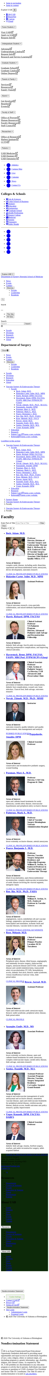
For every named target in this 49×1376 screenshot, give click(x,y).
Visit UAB (6, 32)
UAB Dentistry (8, 156)
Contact (9, 285)
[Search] (3, 299)
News (8, 281)
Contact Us (5, 1168)
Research (14, 432)
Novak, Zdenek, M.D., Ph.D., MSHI (24, 698)
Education (15, 430)
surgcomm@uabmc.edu (10, 1166)
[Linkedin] (8, 252)
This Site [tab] (10, 314)
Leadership (15, 293)
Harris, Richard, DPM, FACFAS (29, 396)
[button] (24, 441)
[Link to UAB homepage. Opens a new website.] (24, 1289)
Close (4, 350)
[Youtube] (8, 244)
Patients (5, 148)
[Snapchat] (8, 248)
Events (4, 106)
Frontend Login (17, 1314)
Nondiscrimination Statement (12, 1291)
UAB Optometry (8, 158)
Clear (4, 526)
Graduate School (8, 68)
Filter (42, 523)
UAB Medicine (8, 153)
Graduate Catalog (9, 70)
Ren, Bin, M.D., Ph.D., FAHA (28, 416)
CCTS (4, 142)
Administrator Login (19, 1312)
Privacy (10, 1302)
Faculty (14, 290)
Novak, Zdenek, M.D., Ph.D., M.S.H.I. (31, 405)
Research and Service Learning (15, 57)
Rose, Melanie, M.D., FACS (27, 418)
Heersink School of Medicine (31, 277)
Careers (9, 1219)
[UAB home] (24, 260)
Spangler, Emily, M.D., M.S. (27, 423)
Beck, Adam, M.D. (23, 391)
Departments (11, 1183)
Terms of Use (12, 1305)
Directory (10, 288)
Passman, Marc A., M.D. (26, 409)
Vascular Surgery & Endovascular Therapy (23, 387)
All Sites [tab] (10, 317)
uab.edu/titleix (31, 1374)
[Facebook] (8, 231)
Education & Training (14, 1190)
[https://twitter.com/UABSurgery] (7, 1173)
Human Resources (9, 120)
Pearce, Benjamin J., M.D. (26, 414)
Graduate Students (9, 63)
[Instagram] (8, 240)
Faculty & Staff (8, 112)
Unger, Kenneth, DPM (25, 427)
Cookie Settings (15, 1297)
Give (8, 1212)
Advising (5, 49)
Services (5, 84)
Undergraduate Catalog (11, 51)
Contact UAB (13, 1300)
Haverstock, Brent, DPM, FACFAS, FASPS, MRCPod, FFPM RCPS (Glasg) (30, 400)
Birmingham (11, 1195)
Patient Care (26, 434)
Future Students (8, 27)
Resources (5, 87)
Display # (5, 528)
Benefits (5, 103)
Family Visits (7, 90)
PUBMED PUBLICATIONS (36, 574)
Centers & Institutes (14, 1185)
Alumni (5, 96)
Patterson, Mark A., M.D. (26, 412)
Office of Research (9, 137)
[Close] (14, 10)
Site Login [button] (10, 1310)
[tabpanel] (24, 322)
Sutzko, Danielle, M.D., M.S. (27, 425)
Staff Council (7, 125)
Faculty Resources (9, 123)
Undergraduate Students (11, 44)
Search (3, 321)
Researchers (7, 131)
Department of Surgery (10, 277)
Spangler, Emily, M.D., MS (20, 1026)
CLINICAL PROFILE (15, 574)
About (8, 1192)
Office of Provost (9, 117)
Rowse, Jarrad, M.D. (24, 421)
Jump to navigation (13, 3)
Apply (8, 1208)
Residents (15, 295)
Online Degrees (8, 73)
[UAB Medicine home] (24, 272)
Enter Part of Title (8, 523)
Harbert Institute (8, 139)
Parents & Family (8, 79)
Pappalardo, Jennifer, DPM (27, 407)
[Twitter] (8, 236)
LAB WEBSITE (36, 930)
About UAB (6, 1251)
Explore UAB (7, 274)
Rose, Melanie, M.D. (16, 932)
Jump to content (12, 5)
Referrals (24, 437)
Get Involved (7, 101)
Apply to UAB (7, 35)
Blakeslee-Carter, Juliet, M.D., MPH (30, 393)
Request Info (7, 37)
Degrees (9, 1210)
